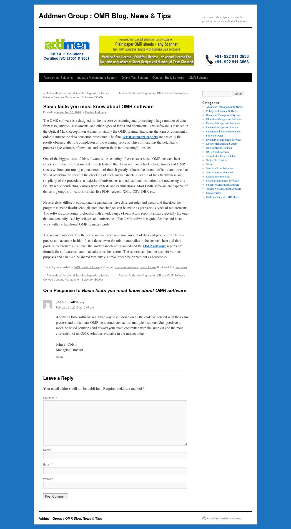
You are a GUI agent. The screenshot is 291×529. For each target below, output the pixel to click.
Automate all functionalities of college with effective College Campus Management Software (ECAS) (76, 95)
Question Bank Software (168, 77)
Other (209, 164)
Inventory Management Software (223, 139)
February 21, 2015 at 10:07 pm (75, 307)
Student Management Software (222, 184)
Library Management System (221, 143)
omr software (148, 267)
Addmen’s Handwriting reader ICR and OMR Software (154, 93)
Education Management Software (224, 119)
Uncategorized (213, 193)
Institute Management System (97, 77)
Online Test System (135, 77)
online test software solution (221, 156)
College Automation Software (222, 111)
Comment (50, 398)
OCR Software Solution (219, 147)
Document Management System (223, 115)
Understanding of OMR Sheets (223, 197)
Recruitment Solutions (58, 77)
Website (48, 479)
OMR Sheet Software (87, 267)
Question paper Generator (220, 172)
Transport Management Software (223, 188)
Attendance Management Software (224, 107)
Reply (59, 356)
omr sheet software (126, 267)
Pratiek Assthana (95, 112)
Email (47, 464)
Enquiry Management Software (223, 123)
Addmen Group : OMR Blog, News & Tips (105, 15)
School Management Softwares (223, 180)
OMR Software (198, 77)
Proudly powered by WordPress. (224, 518)
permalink (181, 267)
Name (48, 450)
